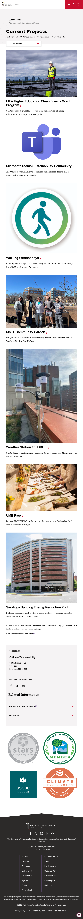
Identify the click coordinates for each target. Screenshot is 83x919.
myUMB (25, 880)
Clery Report (49, 880)
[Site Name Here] (11, 4)
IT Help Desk (27, 890)
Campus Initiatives (44, 37)
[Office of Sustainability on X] (17, 685)
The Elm (25, 856)
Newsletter (14, 715)
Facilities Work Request (54, 856)
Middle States (50, 866)
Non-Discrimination (61, 911)
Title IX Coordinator (43, 899)
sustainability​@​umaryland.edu (20, 680)
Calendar (25, 861)
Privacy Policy (20, 911)
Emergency (26, 866)
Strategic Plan (50, 871)
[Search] (73, 4)
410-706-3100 (44, 850)
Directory (26, 885)
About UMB (20, 37)
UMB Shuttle (27, 875)
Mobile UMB (27, 871)
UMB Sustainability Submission (19, 633)
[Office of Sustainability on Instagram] (23, 685)
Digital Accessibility (33, 911)
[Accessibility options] (79, 915)
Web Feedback (47, 911)
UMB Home (11, 37)
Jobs (46, 861)
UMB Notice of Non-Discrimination (67, 899)
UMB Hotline (49, 885)
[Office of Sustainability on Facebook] (11, 685)
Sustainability (15, 20)
